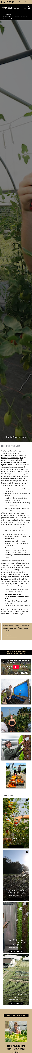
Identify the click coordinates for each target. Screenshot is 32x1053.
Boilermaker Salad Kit (13, 594)
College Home (7, 15)
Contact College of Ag (25, 2)
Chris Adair (12, 577)
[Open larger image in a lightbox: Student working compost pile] (16, 691)
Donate (10, 636)
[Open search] (29, 8)
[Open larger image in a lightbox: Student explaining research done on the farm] (16, 719)
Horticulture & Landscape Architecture (16, 17)
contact (17, 611)
